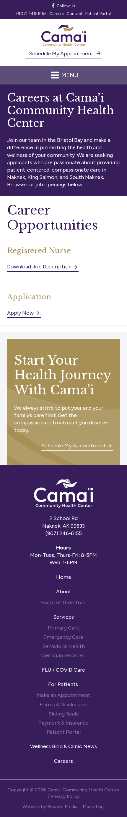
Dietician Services (63, 655)
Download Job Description (39, 266)
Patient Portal (64, 732)
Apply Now (20, 313)
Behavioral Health (63, 646)
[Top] (119, 809)
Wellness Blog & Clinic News (63, 746)
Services (63, 617)
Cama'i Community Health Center (83, 790)
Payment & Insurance (63, 723)
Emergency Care (63, 637)
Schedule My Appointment (62, 53)
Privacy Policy (65, 796)
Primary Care (63, 628)
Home (63, 577)
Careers (63, 761)
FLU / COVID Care (63, 670)
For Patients (63, 684)
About (63, 591)
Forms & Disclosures (64, 704)
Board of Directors (63, 602)
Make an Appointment (63, 695)
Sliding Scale (63, 713)
